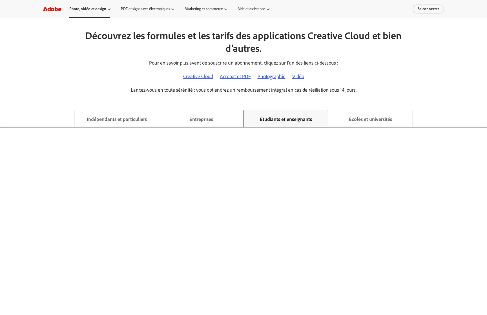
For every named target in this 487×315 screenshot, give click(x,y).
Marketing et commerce (204, 8)
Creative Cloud (198, 76)
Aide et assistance (251, 8)
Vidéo (298, 76)
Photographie (271, 76)
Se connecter (428, 8)
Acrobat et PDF (235, 76)
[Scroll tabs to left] (4, 118)
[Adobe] (52, 9)
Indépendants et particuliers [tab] (117, 119)
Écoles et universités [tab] (370, 119)
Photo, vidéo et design (87, 8)
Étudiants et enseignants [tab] (286, 119)
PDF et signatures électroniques (145, 8)
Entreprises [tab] (201, 119)
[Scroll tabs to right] (482, 118)
